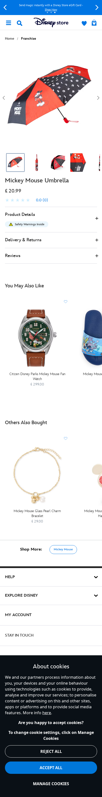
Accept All (51, 767)
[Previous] (5, 7)
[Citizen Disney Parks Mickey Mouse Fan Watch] (37, 338)
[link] (26, 200)
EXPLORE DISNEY (21, 595)
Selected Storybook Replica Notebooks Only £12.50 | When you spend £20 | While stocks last (55, 7)
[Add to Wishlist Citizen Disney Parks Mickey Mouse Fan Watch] (66, 302)
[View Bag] (94, 23)
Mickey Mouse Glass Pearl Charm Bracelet (37, 513)
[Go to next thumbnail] (98, 97)
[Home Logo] (51, 22)
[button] (51, 220)
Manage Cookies (51, 783)
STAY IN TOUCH (19, 635)
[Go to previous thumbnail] (3, 97)
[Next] (97, 7)
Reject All (51, 751)
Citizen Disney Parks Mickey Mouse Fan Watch (37, 376)
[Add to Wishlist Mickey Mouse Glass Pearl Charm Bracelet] (66, 438)
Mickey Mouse (63, 549)
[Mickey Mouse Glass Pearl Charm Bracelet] (37, 475)
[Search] (20, 23)
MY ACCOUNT (18, 615)
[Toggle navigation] (8, 22)
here (46, 712)
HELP (10, 577)
